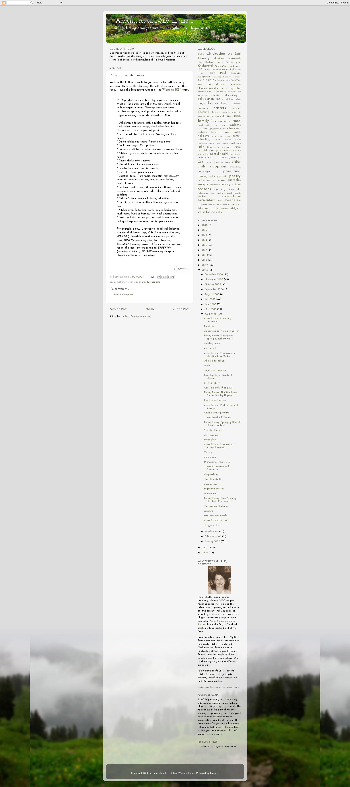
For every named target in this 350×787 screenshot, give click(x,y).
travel (235, 204)
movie (238, 154)
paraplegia (204, 171)
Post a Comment (123, 295)
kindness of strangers (219, 147)
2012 (204, 250)
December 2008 (214, 274)
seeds (207, 365)
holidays (203, 135)
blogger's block (212, 525)
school (236, 184)
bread (225, 103)
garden (203, 128)
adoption (216, 84)
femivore (227, 121)
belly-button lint (209, 98)
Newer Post (118, 309)
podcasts (222, 176)
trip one (203, 208)
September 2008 (214, 289)
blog (238, 99)
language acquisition (219, 150)
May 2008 (211, 309)
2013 (204, 245)
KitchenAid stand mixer (228, 66)
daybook (236, 108)
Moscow (236, 69)
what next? (210, 348)
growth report (212, 383)
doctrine (203, 112)
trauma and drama (218, 205)
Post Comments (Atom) (138, 316)
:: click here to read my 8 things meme (219, 687)
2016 (205, 230)
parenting (232, 171)
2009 (205, 265)
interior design (215, 143)
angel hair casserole (215, 370)
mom (232, 154)
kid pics (236, 143)
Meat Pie (209, 326)
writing (219, 212)
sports (219, 200)
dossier (210, 117)
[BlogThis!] (162, 277)
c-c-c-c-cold (210, 457)
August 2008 (212, 294)
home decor (224, 136)
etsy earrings (211, 435)
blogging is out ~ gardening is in (221, 331)
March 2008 (212, 531)
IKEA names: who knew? (217, 462)
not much (225, 162)
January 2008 (213, 541)
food (236, 121)
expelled (208, 511)
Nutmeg (201, 73)
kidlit (201, 146)
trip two (214, 208)
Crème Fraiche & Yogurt (217, 418)
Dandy (145, 282)
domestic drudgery (220, 112)
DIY (230, 54)
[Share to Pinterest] (172, 277)
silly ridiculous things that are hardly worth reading (219, 193)
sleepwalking (211, 474)
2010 (205, 260)
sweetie (230, 200)
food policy (205, 125)
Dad (238, 53)
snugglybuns (210, 440)
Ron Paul (218, 73)
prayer (221, 180)
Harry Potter (224, 62)
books (213, 103)
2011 (204, 255)
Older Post (181, 309)
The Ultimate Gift (214, 479)
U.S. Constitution (216, 80)
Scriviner (216, 77)
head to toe (220, 132)
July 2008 (210, 299)
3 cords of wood (213, 430)
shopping (155, 282)
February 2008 (213, 536)
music (201, 157)
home (213, 136)
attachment (226, 95)
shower (231, 189)
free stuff (220, 125)
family (203, 121)
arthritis (214, 95)
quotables (234, 180)
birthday (230, 99)
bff (223, 99)
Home (150, 309)
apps (210, 92)
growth (224, 129)
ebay (218, 117)
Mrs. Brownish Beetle (215, 516)
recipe (203, 184)
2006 (205, 553)
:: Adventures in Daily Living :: (152, 21)
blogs (201, 103)
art (207, 95)
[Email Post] (152, 277)
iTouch (217, 140)
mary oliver (203, 154)
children (236, 104)
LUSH (201, 69)
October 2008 (213, 284)
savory (225, 184)
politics (201, 180)
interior (227, 140)
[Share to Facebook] (169, 277)
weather (225, 209)
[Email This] (159, 277)
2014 (205, 240)
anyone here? (211, 484)
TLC (205, 80)
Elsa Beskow (205, 62)
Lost (207, 70)
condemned (210, 494)
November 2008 (214, 279)
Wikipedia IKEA (171, 90)
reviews (214, 185)
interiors (226, 143)
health (236, 132)
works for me (206, 212)
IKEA (238, 62)
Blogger (214, 773)
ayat (237, 95)
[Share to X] (166, 277)
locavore (237, 151)
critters (220, 108)
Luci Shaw (216, 70)
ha (231, 128)
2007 (205, 547)
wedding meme (212, 343)
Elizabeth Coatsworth (227, 59)
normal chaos (212, 162)
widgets (235, 208)
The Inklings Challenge (216, 506)
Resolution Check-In (215, 400)
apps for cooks (222, 92)
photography (206, 176)
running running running (217, 413)
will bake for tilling (214, 361)
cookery (203, 108)
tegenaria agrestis (214, 489)
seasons (204, 189)
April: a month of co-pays (218, 388)
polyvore (211, 180)
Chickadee (215, 54)
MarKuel (226, 70)
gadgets (235, 125)
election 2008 (231, 116)
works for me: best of (216, 520)
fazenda (216, 121)
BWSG (201, 54)
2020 (205, 225)
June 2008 (211, 304)
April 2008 (211, 314)
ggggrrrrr (214, 129)
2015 (205, 235)
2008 (205, 270)
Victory (208, 452)
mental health (219, 154)
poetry (235, 176)
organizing (235, 167)
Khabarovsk (205, 66)
